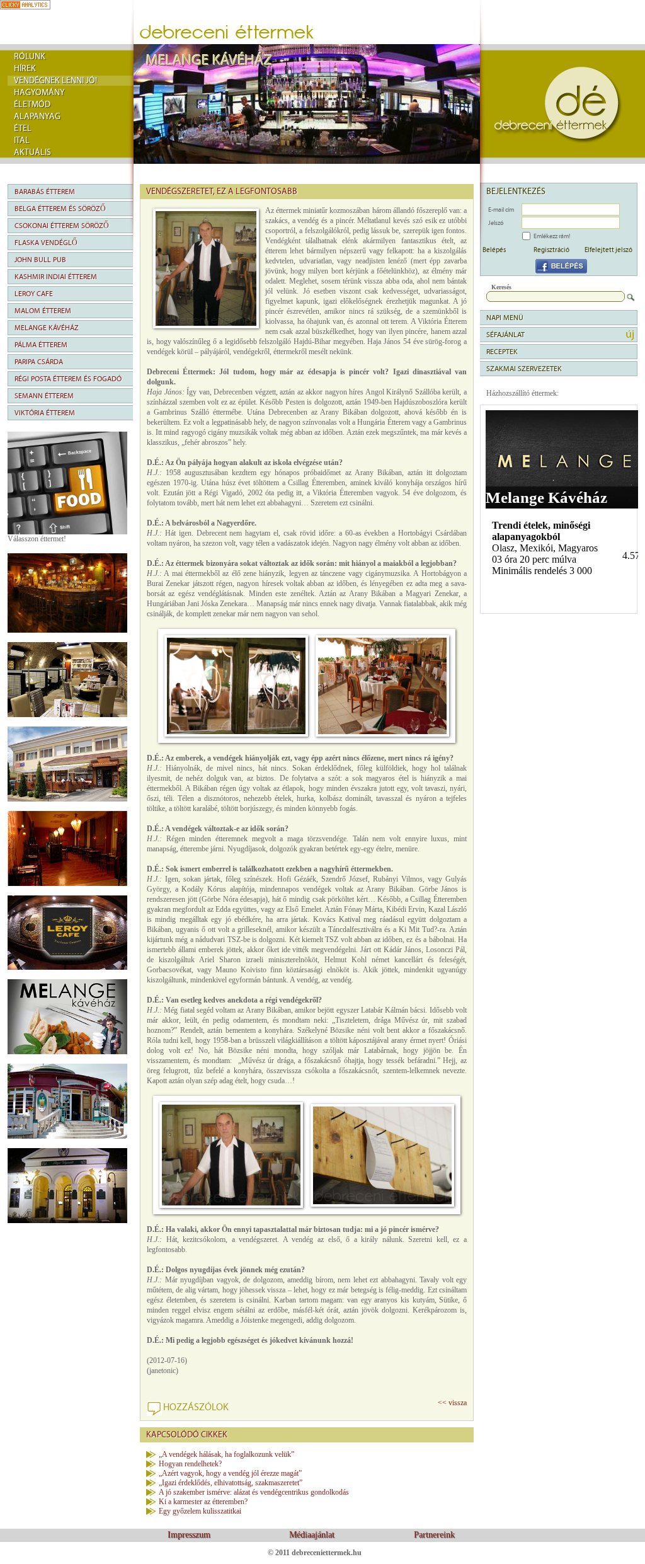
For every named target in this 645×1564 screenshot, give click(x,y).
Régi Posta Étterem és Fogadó (68, 378)
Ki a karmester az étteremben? (203, 1501)
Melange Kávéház (46, 327)
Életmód (32, 105)
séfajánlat (505, 334)
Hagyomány (39, 93)
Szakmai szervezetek (524, 368)
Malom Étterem (42, 310)
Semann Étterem (44, 395)
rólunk (29, 57)
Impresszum (189, 1534)
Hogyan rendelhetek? (190, 1463)
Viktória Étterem (44, 412)
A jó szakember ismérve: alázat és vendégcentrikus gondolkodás (254, 1492)
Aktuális (32, 152)
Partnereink (434, 1534)
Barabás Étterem (44, 191)
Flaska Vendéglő (45, 242)
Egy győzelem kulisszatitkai (200, 1511)
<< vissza (452, 1402)
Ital (22, 140)
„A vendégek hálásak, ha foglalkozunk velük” (226, 1454)
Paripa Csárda (38, 361)
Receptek (502, 351)
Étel (22, 129)
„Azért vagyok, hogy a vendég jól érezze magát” (230, 1473)
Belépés (494, 249)
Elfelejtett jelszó (608, 249)
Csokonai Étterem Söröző (61, 225)
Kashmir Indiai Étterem (55, 276)
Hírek (25, 69)
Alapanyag (37, 117)
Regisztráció (551, 249)
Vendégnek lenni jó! (55, 81)
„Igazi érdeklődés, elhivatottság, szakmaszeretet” (230, 1482)
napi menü (504, 317)
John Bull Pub (40, 259)
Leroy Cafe (33, 293)
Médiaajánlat (311, 1534)
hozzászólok (196, 1407)
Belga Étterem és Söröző (60, 208)
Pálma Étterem (40, 344)
